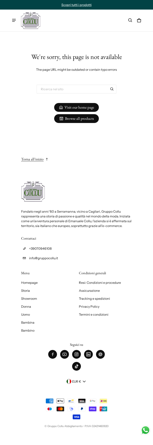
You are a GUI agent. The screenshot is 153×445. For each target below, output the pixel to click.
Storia (25, 291)
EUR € (76, 381)
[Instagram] (76, 354)
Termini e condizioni (93, 314)
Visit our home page (79, 107)
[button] (130, 20)
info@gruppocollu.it (43, 258)
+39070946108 (40, 248)
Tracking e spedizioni (94, 299)
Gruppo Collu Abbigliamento (65, 426)
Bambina (27, 322)
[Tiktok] (76, 366)
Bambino (27, 330)
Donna (26, 306)
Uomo (25, 314)
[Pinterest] (100, 354)
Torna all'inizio (32, 159)
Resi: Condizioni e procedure (100, 283)
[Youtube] (64, 354)
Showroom (29, 299)
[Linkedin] (88, 354)
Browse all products (79, 118)
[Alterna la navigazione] (14, 20)
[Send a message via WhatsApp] (145, 430)
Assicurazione (89, 291)
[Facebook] (52, 354)
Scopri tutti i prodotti (76, 5)
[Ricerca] (112, 89)
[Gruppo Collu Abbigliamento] (31, 20)
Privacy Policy (89, 306)
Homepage (29, 283)
